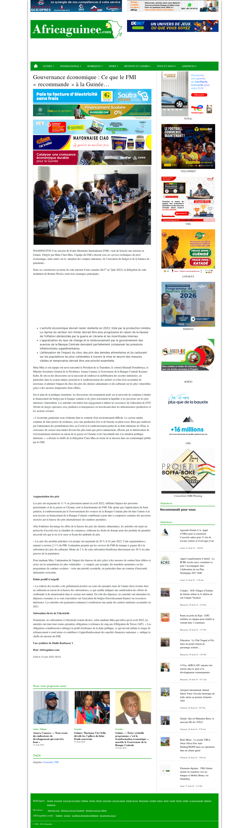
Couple (172, 801)
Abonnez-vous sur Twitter (96, 811)
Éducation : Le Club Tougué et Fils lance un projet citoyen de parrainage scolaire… (197, 644)
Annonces (188, 66)
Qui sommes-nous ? (108, 816)
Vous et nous (165, 66)
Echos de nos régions (71, 801)
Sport (112, 66)
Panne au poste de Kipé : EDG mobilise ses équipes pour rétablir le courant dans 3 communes (197, 619)
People (179, 801)
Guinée (47, 66)
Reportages (143, 801)
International (69, 66)
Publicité (59, 816)
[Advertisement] (124, 51)
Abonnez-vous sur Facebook (72, 811)
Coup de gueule (118, 801)
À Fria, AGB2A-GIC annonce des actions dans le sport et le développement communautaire (196, 669)
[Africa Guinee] (76, 29)
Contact (67, 816)
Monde (99, 801)
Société (50, 801)
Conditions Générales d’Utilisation (85, 816)
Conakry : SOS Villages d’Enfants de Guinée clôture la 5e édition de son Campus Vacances (196, 594)
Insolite (185, 801)
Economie (48, 762)
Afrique (92, 801)
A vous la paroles (196, 801)
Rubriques (94, 66)
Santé (166, 801)
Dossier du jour (132, 801)
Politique (84, 801)
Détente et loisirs (136, 66)
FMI (56, 762)
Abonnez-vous (54, 811)
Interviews (107, 801)
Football (152, 801)
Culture (160, 801)
